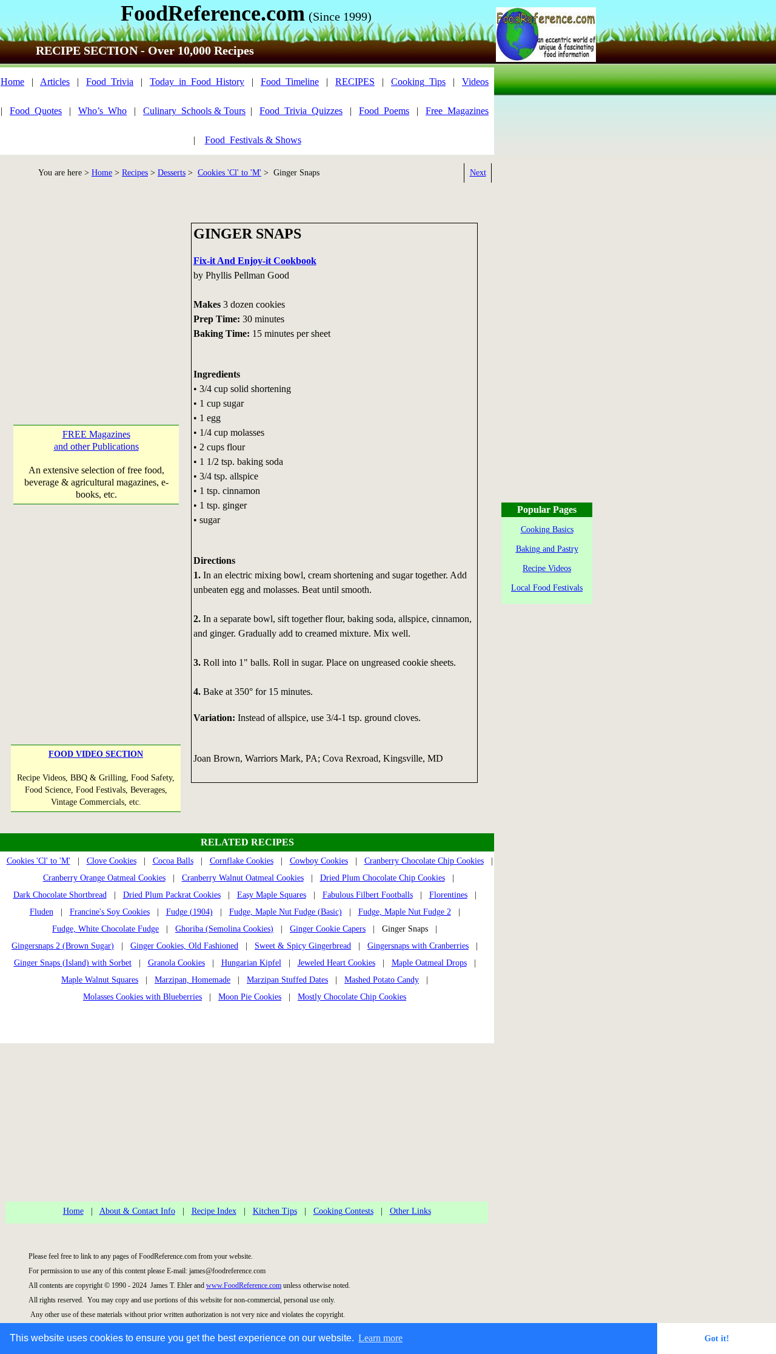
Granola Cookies (176, 962)
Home (12, 81)
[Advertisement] (96, 298)
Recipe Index (214, 1211)
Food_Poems (384, 111)
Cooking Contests (343, 1211)
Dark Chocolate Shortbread (60, 894)
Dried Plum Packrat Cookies (172, 894)
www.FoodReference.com (243, 1285)
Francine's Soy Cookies (110, 911)
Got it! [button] (716, 1338)
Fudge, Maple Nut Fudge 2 (404, 911)
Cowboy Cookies (319, 860)
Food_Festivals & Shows (253, 140)
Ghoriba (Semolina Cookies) (224, 928)
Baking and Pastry (547, 548)
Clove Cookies (111, 860)
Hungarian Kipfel (251, 962)
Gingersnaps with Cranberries (418, 945)
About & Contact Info (137, 1211)
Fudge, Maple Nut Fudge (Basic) (285, 911)
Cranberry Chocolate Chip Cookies (424, 860)
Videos (475, 81)
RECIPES (355, 81)
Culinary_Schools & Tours (194, 111)
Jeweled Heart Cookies (336, 962)
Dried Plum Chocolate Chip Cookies (382, 877)
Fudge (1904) (189, 911)
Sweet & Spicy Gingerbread (303, 945)
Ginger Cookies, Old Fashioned (184, 945)
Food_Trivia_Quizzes (301, 111)
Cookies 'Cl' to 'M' (229, 172)
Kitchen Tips (275, 1211)
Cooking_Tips (418, 81)
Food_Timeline (290, 81)
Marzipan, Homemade (192, 979)
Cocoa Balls (173, 860)
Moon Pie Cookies (249, 996)
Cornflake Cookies (241, 860)
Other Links (410, 1211)
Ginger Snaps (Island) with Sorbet (73, 962)
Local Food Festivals (547, 587)
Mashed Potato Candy (381, 979)
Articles (55, 81)
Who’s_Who (102, 111)
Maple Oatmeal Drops (429, 962)
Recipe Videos (547, 568)
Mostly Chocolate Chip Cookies (352, 996)
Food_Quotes (36, 111)
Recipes (135, 172)
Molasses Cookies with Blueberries (142, 996)
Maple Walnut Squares (99, 979)
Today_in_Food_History (197, 81)
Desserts (172, 172)
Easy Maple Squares (271, 894)
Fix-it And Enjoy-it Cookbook (254, 261)
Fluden (41, 911)
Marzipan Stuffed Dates (287, 979)
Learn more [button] (380, 1338)
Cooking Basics (547, 529)
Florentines (448, 894)
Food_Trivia (109, 81)
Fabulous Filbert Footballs (368, 894)
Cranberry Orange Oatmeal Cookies (104, 877)
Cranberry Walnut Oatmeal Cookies (243, 877)
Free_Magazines (457, 111)
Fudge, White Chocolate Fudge (105, 928)
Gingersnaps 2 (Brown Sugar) (63, 945)
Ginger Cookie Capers (328, 928)
